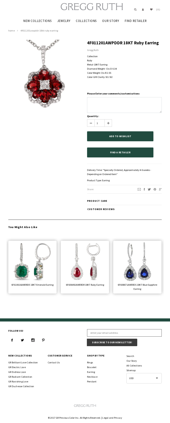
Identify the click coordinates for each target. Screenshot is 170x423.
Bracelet (91, 367)
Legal (105, 417)
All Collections (134, 365)
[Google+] (160, 189)
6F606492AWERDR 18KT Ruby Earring (85, 284)
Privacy (118, 417)
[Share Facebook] (144, 189)
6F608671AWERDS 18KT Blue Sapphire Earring (137, 286)
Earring (106, 180)
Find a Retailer (120, 152)
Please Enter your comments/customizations (113, 93)
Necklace (92, 376)
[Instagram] (33, 340)
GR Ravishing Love (18, 381)
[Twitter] (149, 189)
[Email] (139, 189)
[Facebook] (12, 340)
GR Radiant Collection (20, 376)
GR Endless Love (17, 371)
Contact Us (54, 362)
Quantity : (93, 116)
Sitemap (131, 370)
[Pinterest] (155, 189)
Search (130, 356)
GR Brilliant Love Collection (23, 362)
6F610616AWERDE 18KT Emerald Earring (32, 284)
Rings (90, 362)
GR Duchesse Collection (21, 386)
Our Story (131, 360)
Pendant (92, 381)
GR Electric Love (17, 367)
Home (11, 30)
